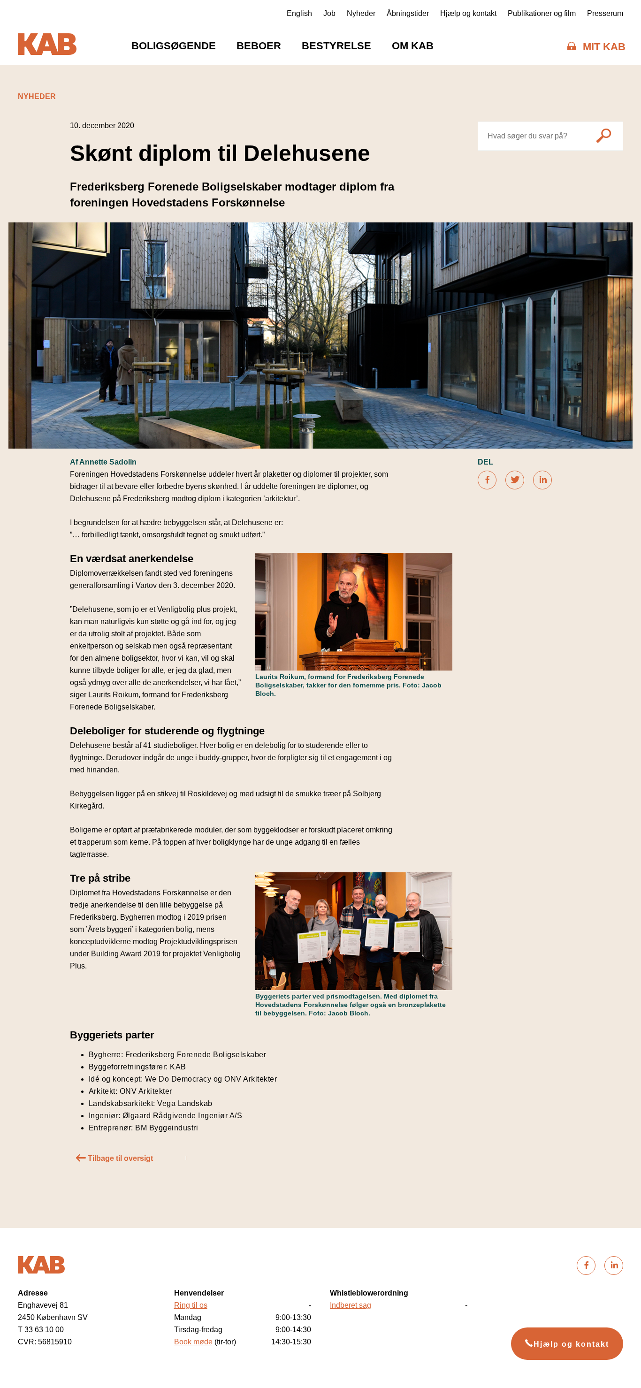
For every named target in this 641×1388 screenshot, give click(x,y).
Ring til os (190, 1305)
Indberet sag (350, 1305)
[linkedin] (613, 1265)
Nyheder (361, 13)
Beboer (259, 46)
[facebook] (586, 1265)
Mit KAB (604, 47)
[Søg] (604, 137)
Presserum (605, 13)
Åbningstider (408, 13)
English (299, 13)
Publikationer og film (542, 13)
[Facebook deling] (487, 480)
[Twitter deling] (514, 480)
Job (329, 13)
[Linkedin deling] (542, 480)
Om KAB (413, 46)
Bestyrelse (336, 46)
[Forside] (47, 46)
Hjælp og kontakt (468, 13)
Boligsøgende (173, 46)
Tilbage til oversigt (119, 1158)
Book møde (193, 1342)
